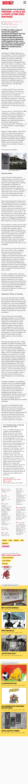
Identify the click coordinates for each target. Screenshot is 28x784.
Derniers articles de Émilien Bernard (10, 663)
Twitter (10, 540)
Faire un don (4, 563)
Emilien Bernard (13, 24)
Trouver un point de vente (7, 557)
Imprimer (6, 543)
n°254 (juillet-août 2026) (16, 732)
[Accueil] (7, 3)
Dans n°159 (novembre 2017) (10, 585)
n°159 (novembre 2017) (11, 555)
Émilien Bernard (8, 23)
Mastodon (16, 540)
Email (22, 540)
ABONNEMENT (8, 479)
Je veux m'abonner (6, 560)
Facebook (4, 540)
